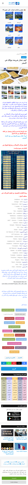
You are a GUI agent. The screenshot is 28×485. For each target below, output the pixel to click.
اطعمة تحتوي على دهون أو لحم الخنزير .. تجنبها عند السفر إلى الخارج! (7, 453)
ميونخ (15, 380)
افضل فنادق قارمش (20, 335)
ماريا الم (20, 399)
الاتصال (19, 357)
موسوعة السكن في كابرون (19, 331)
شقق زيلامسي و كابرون (20, 347)
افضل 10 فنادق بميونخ (9, 322)
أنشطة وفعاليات (16, 464)
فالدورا (24, 394)
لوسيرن (3, 385)
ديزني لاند (9, 392)
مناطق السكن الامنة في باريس (14, 343)
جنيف (4, 392)
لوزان (4, 387)
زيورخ (4, 383)
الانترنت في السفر (10, 357)
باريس (9, 35)
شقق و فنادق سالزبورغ (20, 314)
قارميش (14, 392)
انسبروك (20, 392)
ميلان (19, 47)
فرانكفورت (15, 383)
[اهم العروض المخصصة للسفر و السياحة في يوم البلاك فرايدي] (7, 432)
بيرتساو (20, 390)
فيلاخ (20, 394)
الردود (14, 369)
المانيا (15, 378)
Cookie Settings (14, 482)
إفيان (9, 387)
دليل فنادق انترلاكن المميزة (8, 310)
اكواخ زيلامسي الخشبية (21, 310)
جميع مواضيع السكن (7, 331)
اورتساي (24, 397)
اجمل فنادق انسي (19, 318)
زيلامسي (9, 22)
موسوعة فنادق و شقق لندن (8, 339)
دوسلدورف (15, 387)
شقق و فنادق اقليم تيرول (14, 326)
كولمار (9, 394)
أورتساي (18, 22)
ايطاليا (24, 378)
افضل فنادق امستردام (21, 339)
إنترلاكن (9, 47)
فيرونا (24, 385)
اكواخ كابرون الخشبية (9, 335)
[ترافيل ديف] (14, 3)
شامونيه (9, 390)
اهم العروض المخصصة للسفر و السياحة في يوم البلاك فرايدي (8, 439)
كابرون (20, 383)
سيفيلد (20, 397)
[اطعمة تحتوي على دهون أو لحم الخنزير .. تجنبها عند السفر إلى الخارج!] (7, 446)
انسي (9, 385)
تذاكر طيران (13, 462)
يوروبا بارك (15, 390)
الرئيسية (23, 53)
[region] (14, 476)
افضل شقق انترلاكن (14, 351)
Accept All (14, 478)
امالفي (24, 399)
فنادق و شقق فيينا (20, 322)
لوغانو (4, 399)
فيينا (20, 385)
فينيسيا (24, 387)
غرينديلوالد (4, 397)
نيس (9, 399)
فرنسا (9, 378)
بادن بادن (15, 394)
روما (24, 380)
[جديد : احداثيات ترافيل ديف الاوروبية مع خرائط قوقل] (21, 432)
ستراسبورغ (9, 383)
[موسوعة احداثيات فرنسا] (21, 446)
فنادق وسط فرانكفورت (8, 314)
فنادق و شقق (21, 462)
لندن (19, 35)
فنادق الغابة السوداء (9, 318)
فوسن (15, 397)
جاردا (25, 392)
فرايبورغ (15, 385)
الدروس (18, 53)
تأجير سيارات (6, 464)
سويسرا (3, 378)
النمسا (20, 378)
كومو (25, 390)
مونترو (4, 390)
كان (9, 397)
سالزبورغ (20, 387)
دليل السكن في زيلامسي (8, 347)
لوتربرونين (4, 394)
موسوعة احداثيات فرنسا (22, 451)
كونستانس (15, 399)
